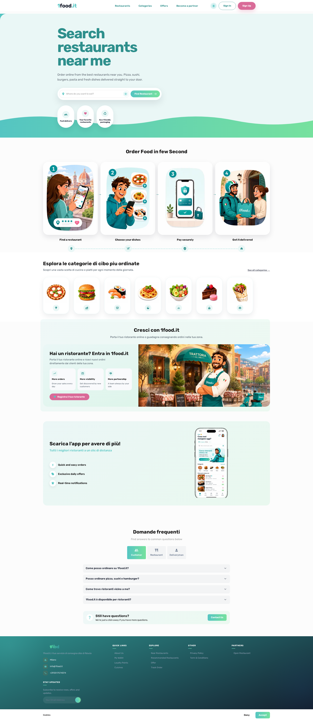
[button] (213, 6)
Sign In (227, 5)
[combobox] (94, 94)
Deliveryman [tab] (177, 555)
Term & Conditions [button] (199, 658)
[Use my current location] (125, 94)
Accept (263, 715)
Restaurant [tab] (156, 555)
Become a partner (187, 5)
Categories (145, 5)
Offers (164, 5)
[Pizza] (56, 295)
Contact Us (217, 617)
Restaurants (122, 5)
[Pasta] (148, 295)
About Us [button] (119, 653)
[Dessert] (209, 295)
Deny (247, 715)
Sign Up (246, 5)
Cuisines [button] (118, 667)
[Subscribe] (78, 700)
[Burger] (87, 295)
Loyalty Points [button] (121, 663)
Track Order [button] (156, 667)
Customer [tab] (136, 555)
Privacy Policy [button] (196, 653)
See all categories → (259, 270)
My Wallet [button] (118, 658)
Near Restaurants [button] (159, 653)
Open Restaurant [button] (242, 653)
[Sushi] (117, 295)
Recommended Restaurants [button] (165, 658)
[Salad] (179, 295)
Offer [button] (153, 663)
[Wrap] (240, 295)
